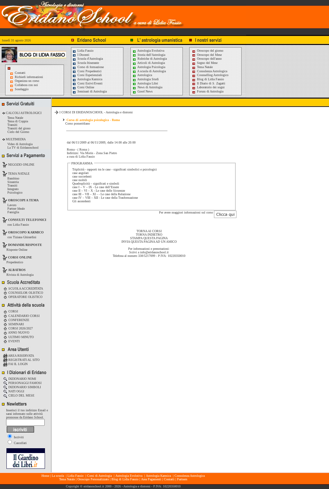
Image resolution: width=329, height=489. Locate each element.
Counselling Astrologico (212, 75)
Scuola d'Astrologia (89, 58)
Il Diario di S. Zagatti (210, 83)
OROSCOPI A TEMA (23, 200)
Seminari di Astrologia (91, 91)
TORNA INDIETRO (149, 234)
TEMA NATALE (18, 173)
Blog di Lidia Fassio (210, 79)
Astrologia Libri (147, 83)
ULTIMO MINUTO (20, 337)
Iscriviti (18, 437)
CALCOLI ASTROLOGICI (23, 113)
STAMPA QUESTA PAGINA (149, 238)
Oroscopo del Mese (209, 55)
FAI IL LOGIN (17, 364)
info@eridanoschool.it (154, 252)
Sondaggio (22, 89)
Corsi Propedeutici (89, 71)
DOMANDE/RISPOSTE (25, 245)
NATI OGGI (15, 391)
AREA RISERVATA (20, 355)
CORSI (12, 311)
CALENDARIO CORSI (23, 316)
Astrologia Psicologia (151, 67)
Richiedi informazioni (29, 77)
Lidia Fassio (84, 50)
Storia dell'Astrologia (151, 55)
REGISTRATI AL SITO (23, 360)
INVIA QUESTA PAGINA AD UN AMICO (149, 241)
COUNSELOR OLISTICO (25, 292)
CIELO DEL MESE (20, 395)
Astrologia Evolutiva (150, 50)
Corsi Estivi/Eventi (89, 83)
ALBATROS (17, 270)
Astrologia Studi (148, 79)
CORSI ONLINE (20, 257)
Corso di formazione (90, 67)
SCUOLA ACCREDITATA (25, 288)
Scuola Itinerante (87, 63)
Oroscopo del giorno (209, 50)
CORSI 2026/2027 (20, 328)
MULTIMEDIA (15, 139)
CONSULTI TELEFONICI (27, 220)
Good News (145, 91)
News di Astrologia (149, 87)
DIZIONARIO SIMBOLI (24, 387)
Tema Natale (204, 67)
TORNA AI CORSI (149, 231)
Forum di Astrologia (209, 91)
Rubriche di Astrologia (152, 58)
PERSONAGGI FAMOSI (24, 383)
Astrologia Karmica (89, 79)
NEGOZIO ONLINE (20, 164)
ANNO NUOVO (18, 332)
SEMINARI (15, 324)
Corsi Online (85, 87)
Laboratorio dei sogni (210, 87)
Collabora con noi (26, 85)
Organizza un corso (27, 81)
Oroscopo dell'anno (209, 58)
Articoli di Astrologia (151, 63)
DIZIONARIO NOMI (21, 378)
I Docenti (82, 55)
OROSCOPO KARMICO (26, 232)
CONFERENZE (18, 320)
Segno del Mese (207, 63)
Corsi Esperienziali (89, 75)
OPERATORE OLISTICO (24, 297)
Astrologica (144, 75)
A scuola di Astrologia (151, 71)
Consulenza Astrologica (211, 71)
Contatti (20, 72)
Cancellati (20, 443)
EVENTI (13, 341)
